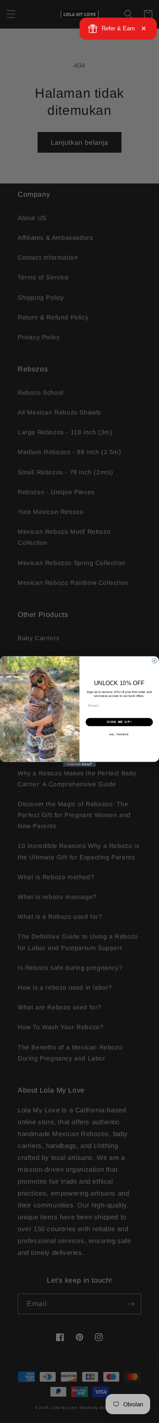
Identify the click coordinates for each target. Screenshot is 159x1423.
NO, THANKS (119, 734)
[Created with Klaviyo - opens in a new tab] (79, 764)
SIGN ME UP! (119, 722)
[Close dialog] (154, 660)
